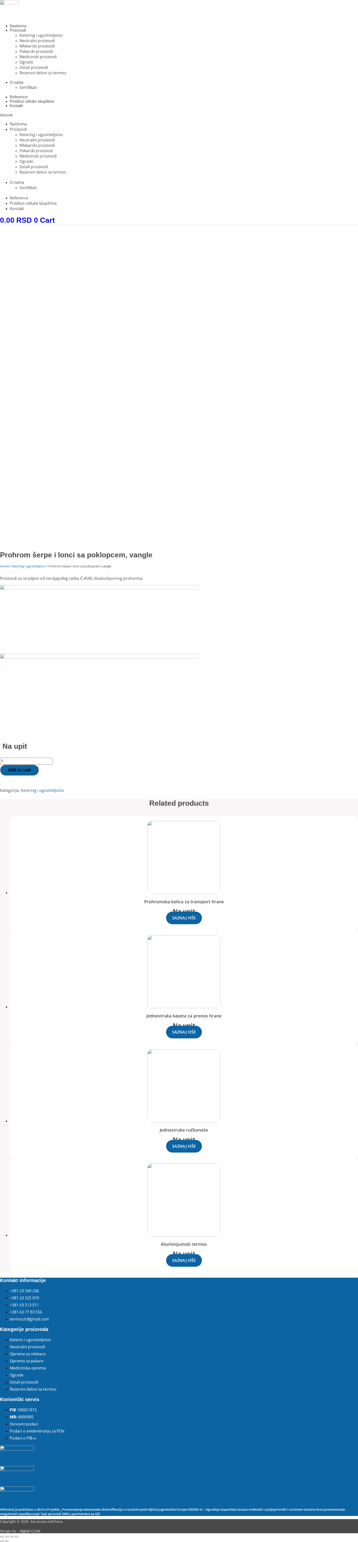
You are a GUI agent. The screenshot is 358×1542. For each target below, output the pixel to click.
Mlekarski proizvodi (37, 46)
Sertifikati (28, 87)
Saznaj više (184, 918)
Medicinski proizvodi (38, 56)
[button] (179, 115)
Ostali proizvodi (33, 67)
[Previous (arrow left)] (2, 1541)
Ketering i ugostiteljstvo (41, 35)
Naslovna (18, 26)
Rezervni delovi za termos (42, 72)
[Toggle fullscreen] (12, 1536)
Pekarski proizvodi (36, 51)
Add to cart (19, 769)
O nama (16, 82)
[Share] (7, 1536)
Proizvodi (18, 30)
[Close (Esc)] (2, 1536)
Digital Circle (30, 1531)
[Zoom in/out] (17, 1536)
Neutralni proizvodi (37, 40)
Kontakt (16, 106)
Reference (19, 97)
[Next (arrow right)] (7, 1541)
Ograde (26, 62)
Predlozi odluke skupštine (32, 101)
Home (4, 566)
